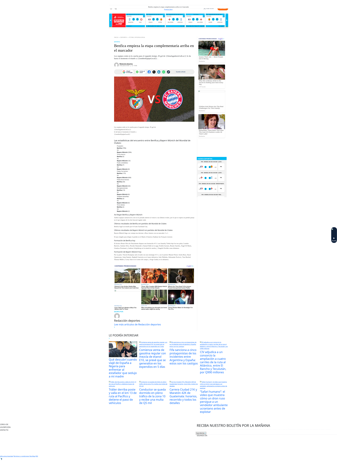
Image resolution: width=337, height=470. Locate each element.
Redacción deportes (126, 64)
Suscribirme (200, 433)
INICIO (116, 37)
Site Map (32, 456)
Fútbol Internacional (137, 37)
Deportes (123, 37)
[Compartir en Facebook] (149, 71)
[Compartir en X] (154, 71)
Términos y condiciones (21, 456)
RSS (37, 456)
